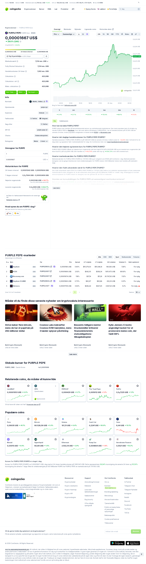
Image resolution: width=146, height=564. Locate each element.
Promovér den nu (32, 404)
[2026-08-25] (132, 34)
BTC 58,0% (80, 3)
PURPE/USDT (45, 271)
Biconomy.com (106, 132)
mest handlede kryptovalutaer (118, 142)
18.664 (11, 3)
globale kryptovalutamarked (124, 182)
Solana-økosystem (97, 184)
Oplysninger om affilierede (13, 258)
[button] (44, 107)
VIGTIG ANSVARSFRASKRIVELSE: (17, 549)
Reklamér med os (12, 200)
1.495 (22, 3)
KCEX (96, 132)
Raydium (71, 130)
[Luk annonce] (55, 386)
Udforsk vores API (70, 105)
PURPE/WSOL (45, 267)
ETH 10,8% (88, 3)
